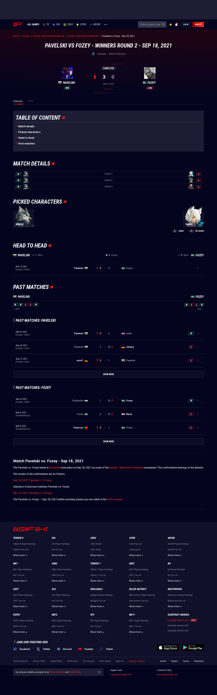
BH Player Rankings (176, 569)
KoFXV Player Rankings (23, 621)
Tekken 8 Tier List (20, 550)
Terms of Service (20, 661)
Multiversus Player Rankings (180, 595)
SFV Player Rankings (99, 621)
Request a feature (137, 661)
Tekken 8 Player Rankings (24, 544)
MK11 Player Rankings (139, 621)
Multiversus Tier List (177, 601)
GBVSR (96, 24)
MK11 (132, 614)
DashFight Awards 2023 (178, 625)
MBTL (55, 614)
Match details (26, 126)
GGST (16, 589)
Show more (19, 555)
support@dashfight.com (121, 674)
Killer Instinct (137, 589)
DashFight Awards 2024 (178, 620)
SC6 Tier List (57, 601)
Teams (186, 661)
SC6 (54, 589)
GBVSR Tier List (174, 550)
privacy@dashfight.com (167, 674)
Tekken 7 (95, 563)
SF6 (58, 24)
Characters (199, 661)
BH (169, 563)
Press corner (105, 661)
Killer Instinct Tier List (138, 601)
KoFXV (16, 614)
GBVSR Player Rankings (178, 544)
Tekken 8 (18, 537)
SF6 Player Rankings (61, 544)
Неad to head (26, 137)
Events (163, 661)
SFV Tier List (95, 626)
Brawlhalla (55, 467)
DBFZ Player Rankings (139, 569)
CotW (83, 24)
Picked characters (29, 132)
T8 (47, 24)
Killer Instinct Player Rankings (142, 595)
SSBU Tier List (58, 575)
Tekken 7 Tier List (98, 575)
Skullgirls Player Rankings (101, 595)
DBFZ (131, 563)
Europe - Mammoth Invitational (126, 467)
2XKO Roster (96, 544)
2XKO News (95, 550)
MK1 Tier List (18, 575)
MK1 (15, 563)
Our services (88, 661)
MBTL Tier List (58, 626)
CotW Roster (134, 550)
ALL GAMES (33, 24)
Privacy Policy (39, 661)
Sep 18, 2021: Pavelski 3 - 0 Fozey (32, 480)
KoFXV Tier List (19, 626)
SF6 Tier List (57, 550)
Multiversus (175, 589)
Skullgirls (96, 589)
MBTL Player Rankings (61, 621)
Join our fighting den (32, 642)
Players (174, 661)
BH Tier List (173, 575)
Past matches (26, 143)
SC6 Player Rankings (61, 595)
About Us (120, 661)
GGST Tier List (19, 601)
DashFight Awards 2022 (178, 631)
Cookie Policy (56, 661)
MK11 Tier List (135, 626)
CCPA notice (72, 661)
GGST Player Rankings (23, 595)
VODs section (114, 499)
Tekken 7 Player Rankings (101, 569)
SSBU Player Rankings (61, 569)
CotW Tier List (135, 544)
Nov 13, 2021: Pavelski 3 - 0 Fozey (32, 493)
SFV (92, 614)
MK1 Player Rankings (22, 569)
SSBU (54, 563)
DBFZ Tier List (135, 575)
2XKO (70, 24)
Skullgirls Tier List (98, 601)
